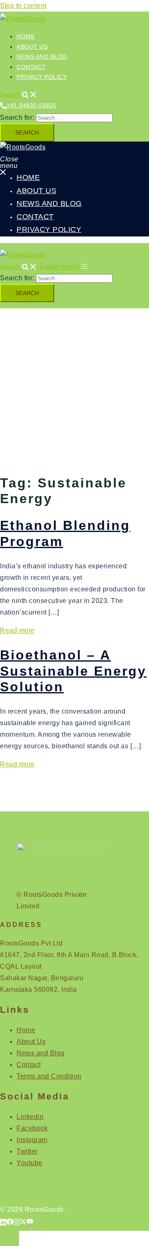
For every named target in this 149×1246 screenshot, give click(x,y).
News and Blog (42, 56)
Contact (31, 67)
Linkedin (30, 1116)
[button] (18, 94)
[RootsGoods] (23, 18)
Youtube (30, 1162)
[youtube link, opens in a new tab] (29, 1221)
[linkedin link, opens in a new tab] (3, 1221)
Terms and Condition (49, 1076)
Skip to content (23, 5)
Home (26, 36)
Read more (17, 630)
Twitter (27, 1151)
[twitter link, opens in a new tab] (23, 1221)
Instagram (32, 1139)
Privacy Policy (42, 76)
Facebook (32, 1128)
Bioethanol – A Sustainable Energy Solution (73, 671)
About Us (32, 46)
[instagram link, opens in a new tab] (16, 1221)
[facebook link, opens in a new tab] (10, 1221)
